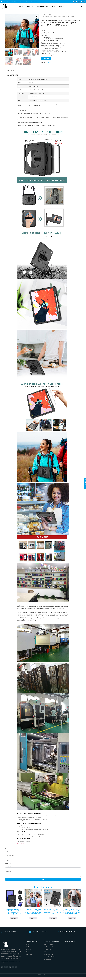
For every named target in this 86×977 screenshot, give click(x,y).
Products (30, 6)
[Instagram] (84, 2)
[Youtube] (82, 2)
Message (7, 869)
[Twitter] (76, 2)
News (53, 6)
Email (6, 858)
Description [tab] (10, 70)
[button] (82, 7)
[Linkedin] (79, 2)
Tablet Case (52, 14)
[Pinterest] (13, 967)
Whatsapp (8, 863)
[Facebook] (74, 2)
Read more (14, 918)
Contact (61, 6)
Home (42, 14)
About (21, 6)
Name (6, 849)
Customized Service (42, 6)
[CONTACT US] (84, 486)
